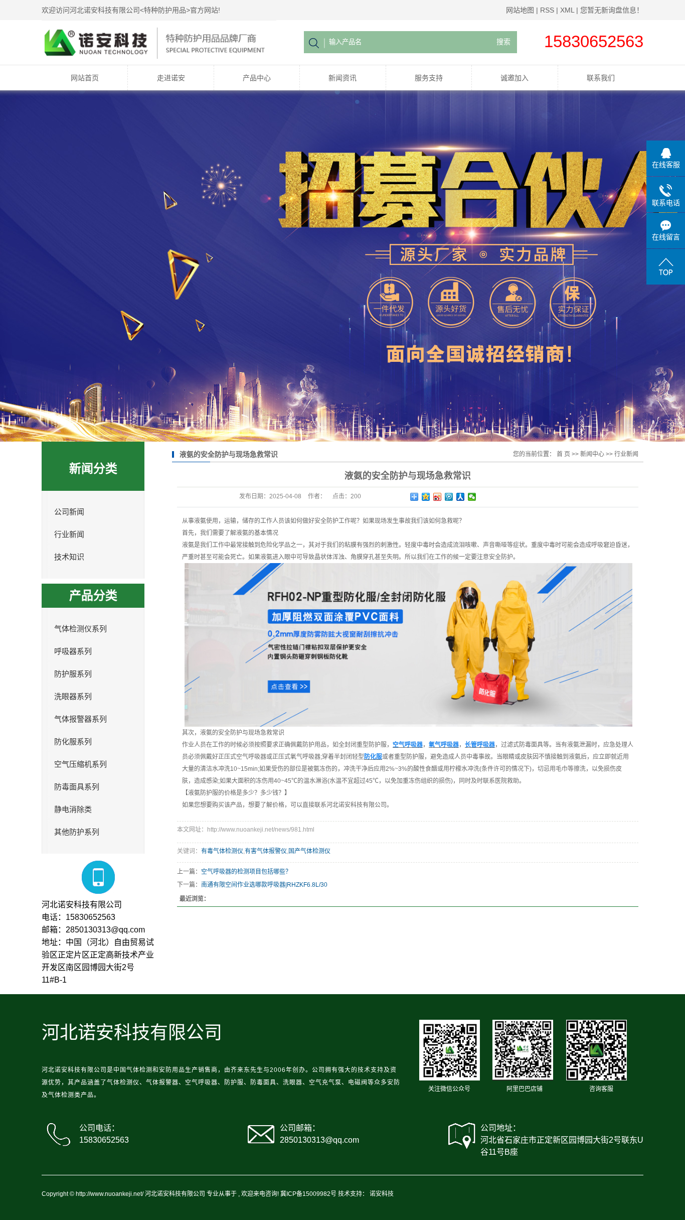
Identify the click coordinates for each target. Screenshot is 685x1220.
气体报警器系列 (80, 719)
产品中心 (257, 78)
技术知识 (69, 557)
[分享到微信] (472, 497)
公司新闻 (69, 512)
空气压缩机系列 (80, 764)
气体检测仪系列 (80, 629)
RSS (547, 10)
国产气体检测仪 (309, 851)
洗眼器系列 (73, 697)
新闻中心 (592, 454)
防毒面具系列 (76, 787)
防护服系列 (73, 674)
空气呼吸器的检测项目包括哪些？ (246, 871)
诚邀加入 (514, 78)
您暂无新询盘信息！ (611, 10)
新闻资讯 (342, 78)
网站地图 (520, 10)
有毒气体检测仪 (222, 851)
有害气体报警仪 (266, 851)
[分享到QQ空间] (426, 497)
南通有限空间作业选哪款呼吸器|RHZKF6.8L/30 (264, 884)
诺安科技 (382, 1193)
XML (567, 10)
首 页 (563, 454)
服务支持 (429, 78)
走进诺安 (171, 78)
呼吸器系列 (73, 651)
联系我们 (601, 78)
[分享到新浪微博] (437, 497)
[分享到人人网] (460, 497)
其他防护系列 (76, 832)
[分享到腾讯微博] (449, 497)
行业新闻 (69, 534)
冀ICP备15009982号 (308, 1193)
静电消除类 (73, 809)
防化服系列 (73, 742)
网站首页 (85, 78)
